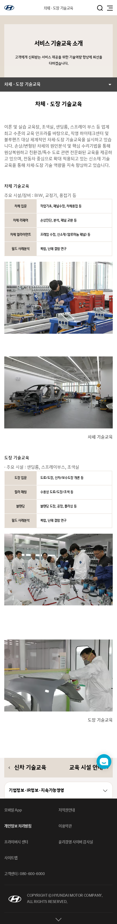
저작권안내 (66, 810)
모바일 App (13, 810)
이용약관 (65, 826)
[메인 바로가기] (9, 7)
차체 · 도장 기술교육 (22, 84)
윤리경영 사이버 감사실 (75, 842)
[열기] (58, 918)
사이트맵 (10, 858)
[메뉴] (110, 8)
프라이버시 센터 (16, 842)
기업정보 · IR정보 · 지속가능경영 (36, 790)
